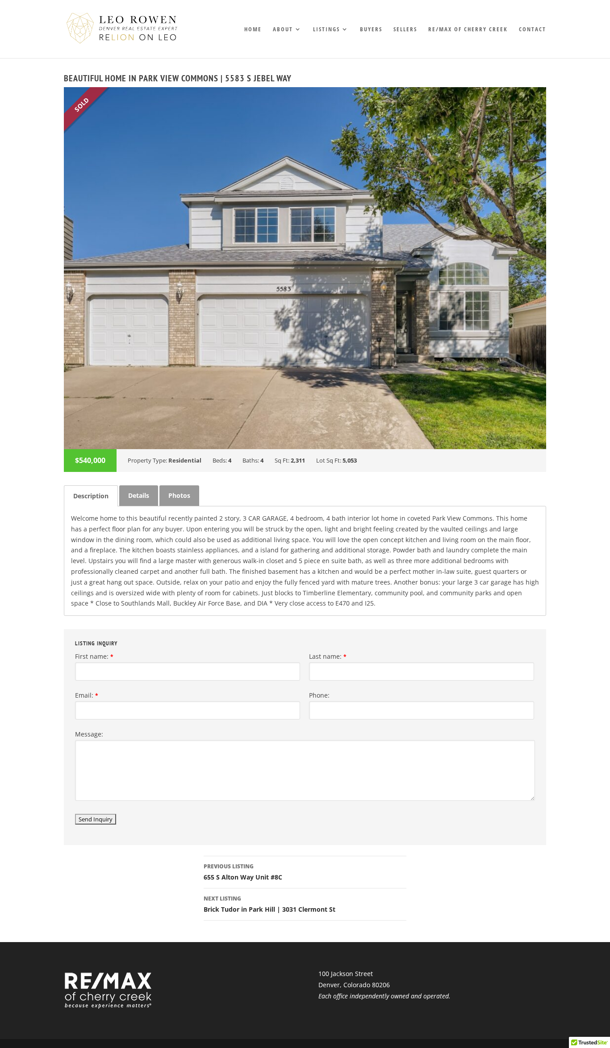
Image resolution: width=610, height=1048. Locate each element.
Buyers (371, 29)
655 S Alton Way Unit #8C (243, 872)
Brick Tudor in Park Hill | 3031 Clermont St (269, 904)
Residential (184, 460)
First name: (94, 656)
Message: (89, 734)
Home (253, 29)
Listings (326, 29)
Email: (86, 695)
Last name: (328, 656)
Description (91, 496)
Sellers (405, 29)
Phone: (319, 695)
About (283, 29)
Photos (179, 495)
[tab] (91, 495)
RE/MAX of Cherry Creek (468, 29)
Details (138, 495)
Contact (532, 29)
